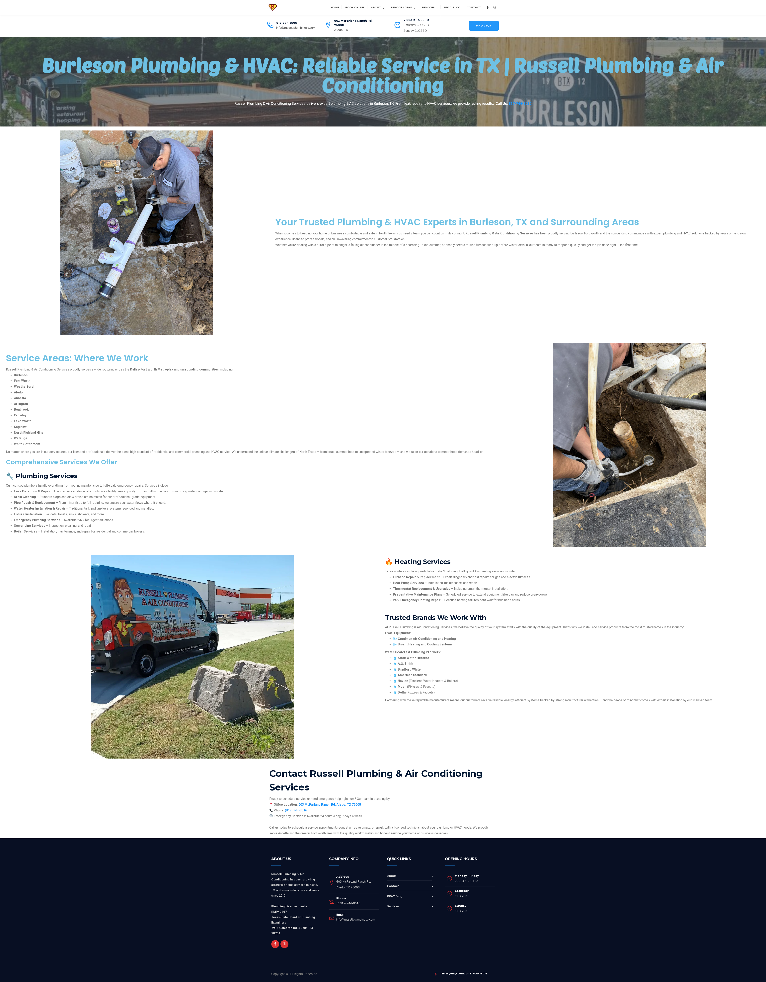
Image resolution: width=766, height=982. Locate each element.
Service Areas (401, 7)
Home (335, 7)
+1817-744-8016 (348, 903)
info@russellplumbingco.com (296, 28)
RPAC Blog (452, 7)
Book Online (354, 7)
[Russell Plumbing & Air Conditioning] (272, 7)
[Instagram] (495, 7)
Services (428, 7)
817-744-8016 (286, 23)
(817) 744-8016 (296, 810)
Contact (474, 7)
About (376, 7)
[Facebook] (487, 7)
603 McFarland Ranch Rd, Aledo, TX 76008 (329, 804)
